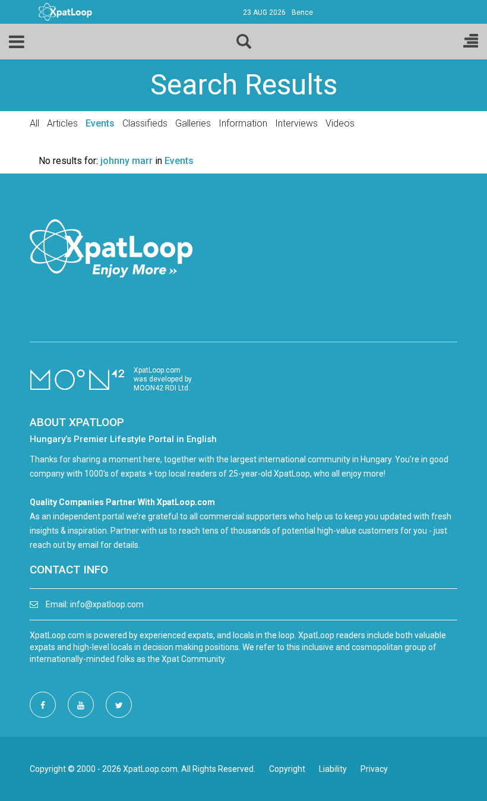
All (34, 123)
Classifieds (144, 123)
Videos (340, 123)
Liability (333, 769)
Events (100, 123)
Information (243, 123)
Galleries (193, 123)
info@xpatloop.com (107, 604)
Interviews (296, 123)
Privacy (374, 769)
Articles (62, 123)
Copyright (287, 769)
